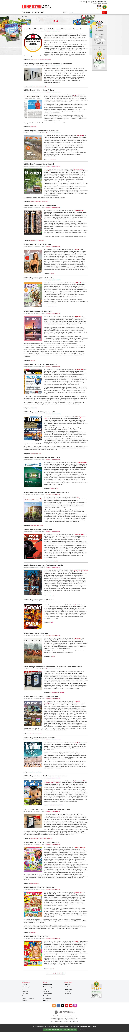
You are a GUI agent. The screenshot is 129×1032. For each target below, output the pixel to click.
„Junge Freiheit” (77, 95)
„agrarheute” (80, 135)
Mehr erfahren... (82, 1029)
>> (63, 973)
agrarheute (53, 159)
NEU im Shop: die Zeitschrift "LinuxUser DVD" (40, 364)
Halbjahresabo (68, 989)
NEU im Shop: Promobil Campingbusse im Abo (41, 696)
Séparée (52, 273)
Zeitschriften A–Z (37, 12)
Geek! (52, 622)
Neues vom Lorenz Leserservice (53, 31)
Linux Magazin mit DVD (35, 453)
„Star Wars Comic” (79, 534)
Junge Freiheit (33, 126)
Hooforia (53, 656)
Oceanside (32, 360)
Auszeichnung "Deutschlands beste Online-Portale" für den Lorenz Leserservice (53, 29)
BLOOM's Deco (54, 307)
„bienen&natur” (78, 210)
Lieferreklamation (47, 993)
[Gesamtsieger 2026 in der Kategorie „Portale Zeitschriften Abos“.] (99, 7)
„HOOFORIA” (77, 638)
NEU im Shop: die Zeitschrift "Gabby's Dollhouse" (42, 842)
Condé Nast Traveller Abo (36, 772)
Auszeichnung (42, 59)
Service (65, 12)
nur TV (52, 968)
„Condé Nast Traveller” (80, 743)
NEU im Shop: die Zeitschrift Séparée (37, 244)
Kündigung (46, 991)
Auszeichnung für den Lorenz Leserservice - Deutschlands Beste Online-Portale (53, 667)
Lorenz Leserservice (34, 59)
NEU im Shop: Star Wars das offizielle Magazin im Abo (43, 565)
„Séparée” (77, 249)
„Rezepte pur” (78, 892)
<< (47, 973)
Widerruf (45, 1000)
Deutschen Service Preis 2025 (36, 838)
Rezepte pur (33, 932)
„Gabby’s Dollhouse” (80, 847)
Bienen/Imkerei (45, 201)
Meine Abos (82, 2)
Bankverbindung (47, 987)
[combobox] (85, 12)
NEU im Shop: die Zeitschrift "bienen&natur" (40, 205)
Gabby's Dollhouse (34, 883)
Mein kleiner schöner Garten (57, 805)
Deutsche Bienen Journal (35, 201)
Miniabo (66, 987)
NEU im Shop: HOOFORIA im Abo (36, 633)
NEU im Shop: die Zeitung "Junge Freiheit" (39, 90)
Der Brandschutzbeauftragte (36, 525)
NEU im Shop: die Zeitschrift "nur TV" (37, 936)
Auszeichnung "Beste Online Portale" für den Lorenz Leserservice (48, 64)
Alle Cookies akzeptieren (70, 1029)
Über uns (24, 984)
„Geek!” (76, 605)
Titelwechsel (46, 996)
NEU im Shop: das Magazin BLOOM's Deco (39, 278)
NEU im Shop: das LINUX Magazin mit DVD (39, 412)
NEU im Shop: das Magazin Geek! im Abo (38, 600)
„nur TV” (76, 941)
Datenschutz (25, 991)
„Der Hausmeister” (81, 462)
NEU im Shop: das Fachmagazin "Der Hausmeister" (42, 457)
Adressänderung (47, 984)
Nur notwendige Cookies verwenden (53, 1029)
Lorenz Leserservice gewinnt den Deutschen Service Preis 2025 (47, 809)
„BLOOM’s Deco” (78, 283)
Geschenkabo (67, 993)
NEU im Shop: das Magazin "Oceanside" (38, 311)
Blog (26, 16)
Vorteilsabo (67, 984)
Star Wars (53, 596)
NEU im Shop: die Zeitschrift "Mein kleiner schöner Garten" (45, 776)
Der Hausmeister (54, 488)
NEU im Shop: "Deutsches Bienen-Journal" (39, 164)
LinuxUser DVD (33, 408)
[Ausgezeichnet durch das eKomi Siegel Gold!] (104, 6)
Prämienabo (67, 991)
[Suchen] (104, 12)
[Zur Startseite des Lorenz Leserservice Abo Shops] (37, 6)
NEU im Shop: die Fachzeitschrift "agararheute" (41, 131)
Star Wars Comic (54, 561)
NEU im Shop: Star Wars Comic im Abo (38, 529)
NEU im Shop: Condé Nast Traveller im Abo (39, 738)
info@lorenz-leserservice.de (99, 48)
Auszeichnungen (26, 987)
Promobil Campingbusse (35, 734)
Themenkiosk (26, 12)
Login (88, 2)
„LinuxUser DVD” (79, 369)
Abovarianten (68, 982)
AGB (23, 989)
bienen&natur (33, 240)
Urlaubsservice (47, 998)
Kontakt (45, 989)
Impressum (25, 1000)
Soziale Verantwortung (28, 998)
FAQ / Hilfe (25, 993)
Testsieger (48, 59)
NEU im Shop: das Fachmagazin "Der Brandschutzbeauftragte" (47, 492)
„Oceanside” (77, 316)
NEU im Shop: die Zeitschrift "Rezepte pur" (39, 887)
